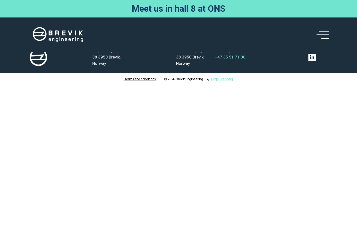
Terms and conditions (140, 79)
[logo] (58, 35)
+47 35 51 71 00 (230, 57)
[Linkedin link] (312, 57)
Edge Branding (222, 79)
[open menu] (321, 35)
